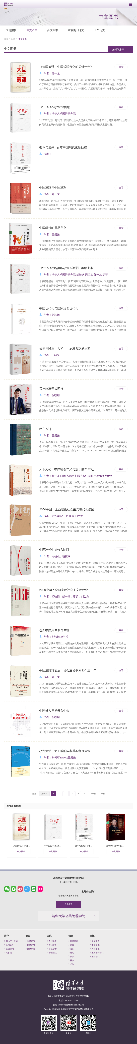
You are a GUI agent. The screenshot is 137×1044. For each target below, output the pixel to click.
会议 (72, 949)
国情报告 (11, 30)
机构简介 (10, 945)
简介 (6, 935)
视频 (72, 960)
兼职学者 (53, 945)
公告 (72, 964)
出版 (13, 39)
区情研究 (31, 949)
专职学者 (53, 941)
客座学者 (53, 949)
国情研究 (31, 945)
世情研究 (31, 941)
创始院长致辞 (12, 941)
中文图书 (32, 30)
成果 (72, 956)
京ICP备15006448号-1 (83, 1009)
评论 (72, 952)
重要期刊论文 (76, 30)
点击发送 (68, 904)
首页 (6, 39)
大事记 (9, 952)
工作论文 (99, 30)
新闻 (72, 945)
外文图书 (52, 30)
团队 (49, 935)
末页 (103, 793)
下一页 (93, 793)
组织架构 (10, 949)
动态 (70, 935)
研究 (28, 935)
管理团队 (53, 952)
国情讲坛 (74, 941)
